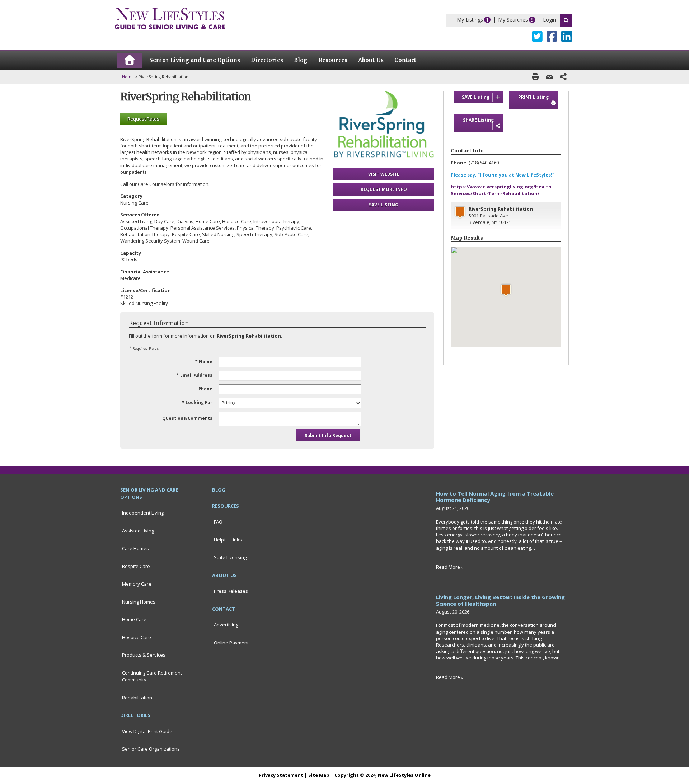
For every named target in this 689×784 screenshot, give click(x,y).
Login (549, 19)
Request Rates (143, 119)
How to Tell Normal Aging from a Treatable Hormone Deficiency (495, 496)
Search (566, 20)
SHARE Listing (478, 120)
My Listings (470, 19)
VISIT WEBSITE (383, 174)
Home (128, 76)
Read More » (449, 567)
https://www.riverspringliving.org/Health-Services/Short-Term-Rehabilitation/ (502, 189)
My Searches (513, 19)
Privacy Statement (281, 775)
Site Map (318, 775)
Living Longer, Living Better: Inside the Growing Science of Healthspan (500, 600)
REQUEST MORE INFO (384, 189)
